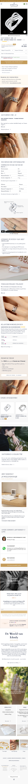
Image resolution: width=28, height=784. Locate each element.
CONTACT (4, 758)
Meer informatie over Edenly (13, 663)
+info (25, 615)
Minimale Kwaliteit (5, 175)
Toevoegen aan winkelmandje (14, 62)
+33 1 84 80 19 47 (11, 560)
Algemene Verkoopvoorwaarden (14, 758)
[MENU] (1, 4)
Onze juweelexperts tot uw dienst (15, 82)
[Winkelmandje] (26, 4)
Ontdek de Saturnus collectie (7, 464)
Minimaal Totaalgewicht (7, 189)
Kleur (2, 173)
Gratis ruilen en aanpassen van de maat (9, 68)
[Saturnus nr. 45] (14, 21)
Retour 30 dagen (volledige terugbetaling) (10, 66)
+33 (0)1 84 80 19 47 (13, 766)
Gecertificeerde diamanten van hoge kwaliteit (9, 194)
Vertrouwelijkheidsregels (14, 760)
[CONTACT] (24, 4)
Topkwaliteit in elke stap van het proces (12, 165)
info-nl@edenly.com (14, 768)
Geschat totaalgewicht (5, 177)
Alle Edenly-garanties (6, 72)
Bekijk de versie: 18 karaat (14, 375)
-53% (14, 44)
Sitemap (23, 758)
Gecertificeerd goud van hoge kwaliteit (8, 181)
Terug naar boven (14, 776)
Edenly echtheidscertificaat (7, 70)
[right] (24, 32)
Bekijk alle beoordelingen (5, 347)
